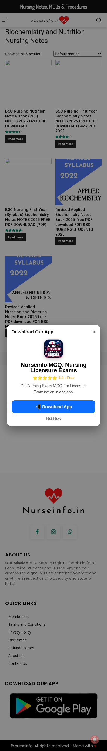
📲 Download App (53, 406)
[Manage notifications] (95, 739)
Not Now (53, 418)
